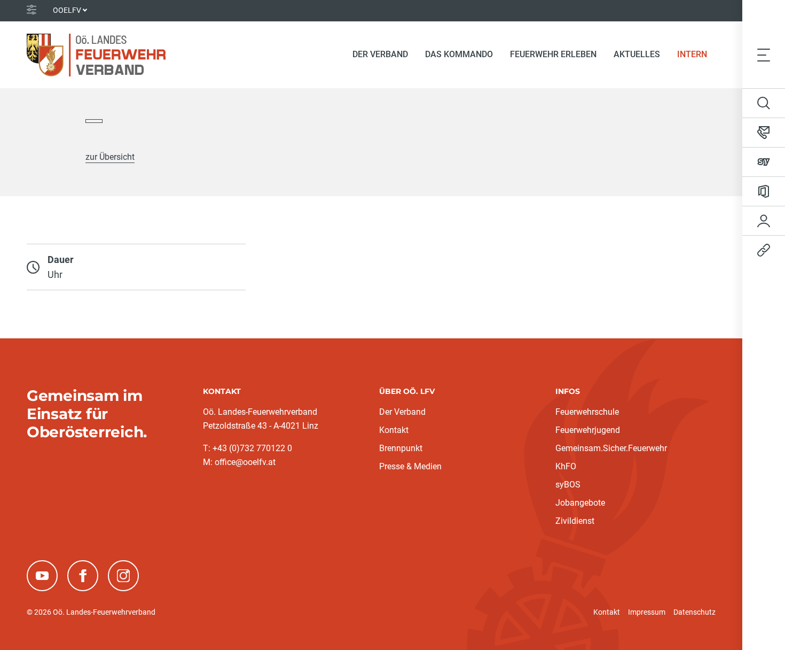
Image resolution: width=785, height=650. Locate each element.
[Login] (763, 220)
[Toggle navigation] (763, 54)
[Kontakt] (763, 132)
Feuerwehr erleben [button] (553, 54)
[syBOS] (763, 162)
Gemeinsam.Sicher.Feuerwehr (611, 448)
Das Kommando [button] (459, 54)
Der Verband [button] (380, 54)
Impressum (646, 612)
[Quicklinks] (763, 250)
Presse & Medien (410, 466)
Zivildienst (574, 521)
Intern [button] (692, 54)
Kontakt (394, 430)
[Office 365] (763, 191)
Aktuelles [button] (637, 54)
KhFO (565, 466)
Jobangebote (580, 503)
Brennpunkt (400, 448)
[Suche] (763, 103)
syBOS (567, 484)
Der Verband (402, 412)
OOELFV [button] (67, 10)
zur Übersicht (110, 157)
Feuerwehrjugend (587, 430)
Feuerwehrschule (587, 412)
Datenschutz (694, 612)
